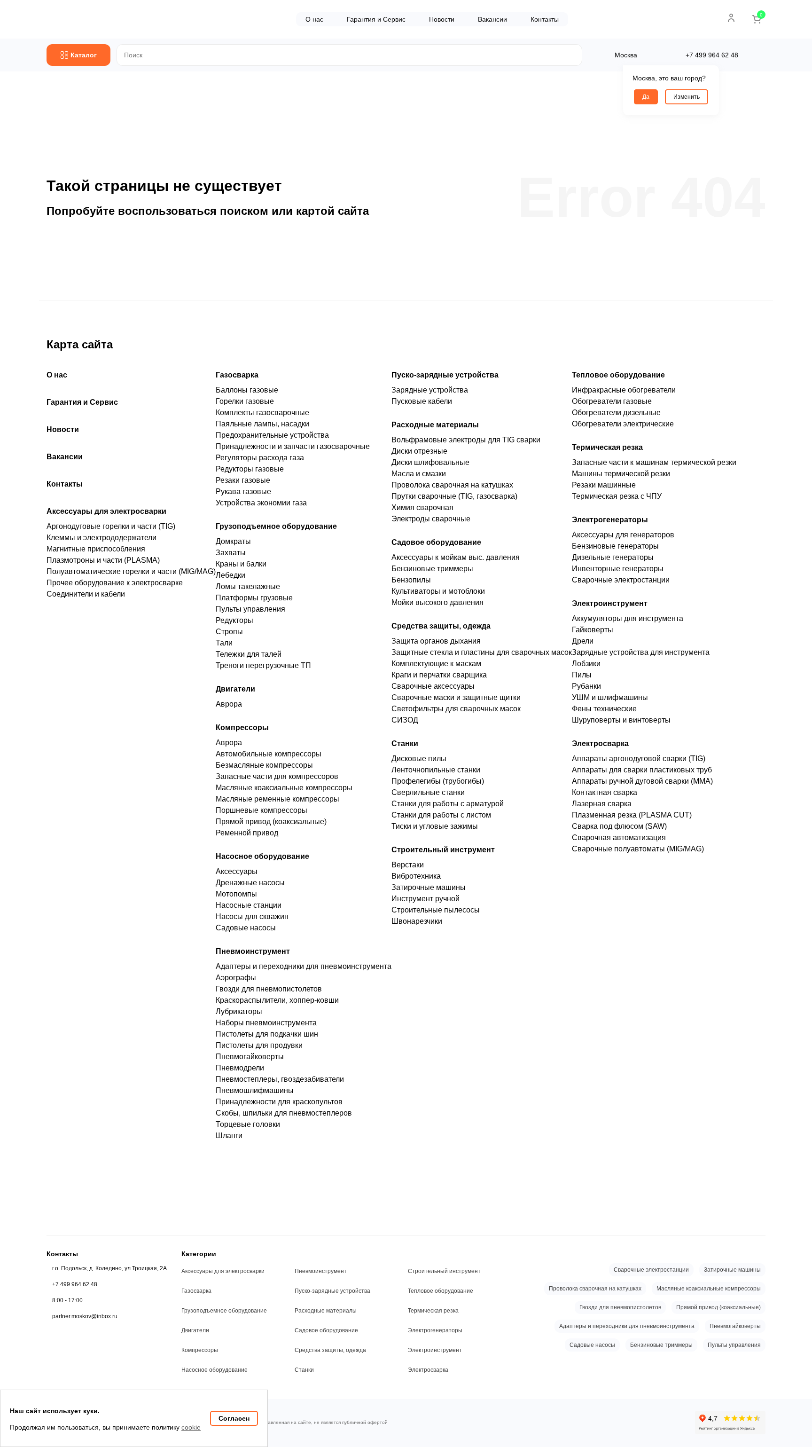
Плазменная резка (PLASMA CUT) (632, 815)
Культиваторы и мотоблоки (438, 591)
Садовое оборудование (436, 542)
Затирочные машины (428, 887)
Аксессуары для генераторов (623, 535)
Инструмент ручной (425, 899)
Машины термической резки (621, 474)
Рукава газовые (243, 491)
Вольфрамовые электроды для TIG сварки (465, 440)
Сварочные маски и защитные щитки (456, 697)
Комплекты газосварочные (262, 413)
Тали (224, 643)
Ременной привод (247, 833)
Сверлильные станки (428, 792)
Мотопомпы (236, 894)
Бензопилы (411, 580)
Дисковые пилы (418, 759)
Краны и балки (241, 564)
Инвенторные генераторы (618, 569)
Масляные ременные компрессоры (277, 799)
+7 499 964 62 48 (74, 1284)
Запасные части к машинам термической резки (654, 462)
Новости (441, 19)
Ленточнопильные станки (435, 770)
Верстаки (407, 865)
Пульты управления (250, 609)
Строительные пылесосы (435, 910)
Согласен (234, 1418)
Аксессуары (237, 871)
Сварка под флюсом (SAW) (619, 826)
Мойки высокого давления (437, 602)
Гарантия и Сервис (376, 19)
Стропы (229, 632)
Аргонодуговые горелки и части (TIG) (111, 526)
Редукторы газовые (250, 469)
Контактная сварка (604, 792)
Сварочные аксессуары (433, 686)
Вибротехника (416, 876)
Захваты (231, 553)
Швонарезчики (416, 921)
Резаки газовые (243, 480)
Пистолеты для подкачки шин (267, 1034)
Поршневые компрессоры (261, 810)
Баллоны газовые (247, 390)
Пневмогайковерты (250, 1057)
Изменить (686, 97)
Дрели (582, 641)
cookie (191, 1427)
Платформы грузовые (254, 598)
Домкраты (233, 541)
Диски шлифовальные (430, 462)
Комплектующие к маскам (436, 664)
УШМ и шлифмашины (610, 697)
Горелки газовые (245, 401)
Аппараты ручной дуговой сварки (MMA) (642, 781)
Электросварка (600, 743)
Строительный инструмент (443, 850)
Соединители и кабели (86, 594)
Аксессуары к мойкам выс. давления (455, 557)
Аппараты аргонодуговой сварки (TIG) (638, 759)
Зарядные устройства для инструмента (641, 652)
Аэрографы (236, 978)
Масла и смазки (418, 474)
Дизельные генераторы (613, 557)
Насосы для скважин (252, 916)
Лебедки (230, 575)
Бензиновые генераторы (615, 546)
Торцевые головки (248, 1124)
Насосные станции (248, 905)
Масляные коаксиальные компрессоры (284, 788)
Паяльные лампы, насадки (262, 424)
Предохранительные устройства (272, 435)
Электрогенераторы (610, 520)
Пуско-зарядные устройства (445, 375)
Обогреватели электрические (623, 424)
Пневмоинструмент (253, 951)
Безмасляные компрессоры (264, 765)
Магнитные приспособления (96, 549)
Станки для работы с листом (441, 815)
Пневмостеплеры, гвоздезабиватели (280, 1079)
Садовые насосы (246, 928)
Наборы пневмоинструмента (266, 1023)
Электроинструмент (610, 603)
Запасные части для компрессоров (277, 776)
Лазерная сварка (602, 804)
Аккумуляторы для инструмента (627, 618)
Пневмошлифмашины (255, 1090)
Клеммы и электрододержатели (101, 538)
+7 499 (712, 55)
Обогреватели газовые (612, 401)
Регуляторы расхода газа (260, 458)
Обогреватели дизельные (616, 413)
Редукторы (234, 620)
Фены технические (604, 709)
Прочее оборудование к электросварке (115, 583)
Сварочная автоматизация (619, 837)
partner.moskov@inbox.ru (84, 1316)
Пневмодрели (240, 1068)
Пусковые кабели (421, 401)
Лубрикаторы (239, 1011)
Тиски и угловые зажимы (434, 826)
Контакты (545, 19)
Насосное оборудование (262, 856)
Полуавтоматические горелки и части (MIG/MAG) (131, 571)
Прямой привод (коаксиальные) (271, 822)
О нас (314, 19)
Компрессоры (242, 727)
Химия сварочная (422, 507)
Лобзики (586, 664)
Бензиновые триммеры (432, 569)
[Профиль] (731, 18)
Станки (404, 743)
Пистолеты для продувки (259, 1045)
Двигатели (235, 689)
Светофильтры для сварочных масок (456, 709)
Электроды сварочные (430, 519)
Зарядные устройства (429, 390)
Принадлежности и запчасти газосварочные (293, 446)
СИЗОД (404, 720)
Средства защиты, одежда (441, 626)
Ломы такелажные (248, 586)
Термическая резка (607, 447)
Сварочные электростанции (621, 580)
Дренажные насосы (250, 883)
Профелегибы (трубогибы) (437, 781)
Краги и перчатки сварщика (439, 675)
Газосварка (237, 375)
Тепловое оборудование (618, 375)
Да (645, 97)
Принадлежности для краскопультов (279, 1102)
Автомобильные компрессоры (268, 754)
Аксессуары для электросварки (106, 511)
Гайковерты (592, 630)
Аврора (229, 704)
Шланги (229, 1136)
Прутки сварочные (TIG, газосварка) (454, 496)
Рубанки (586, 686)
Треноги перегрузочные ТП (263, 665)
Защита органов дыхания (436, 641)
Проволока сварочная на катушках (452, 485)
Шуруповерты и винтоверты (621, 720)
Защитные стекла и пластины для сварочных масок (481, 652)
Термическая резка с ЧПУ (617, 496)
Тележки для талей (248, 654)
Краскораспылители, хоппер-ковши (277, 1000)
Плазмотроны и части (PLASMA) (103, 560)
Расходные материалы (435, 425)
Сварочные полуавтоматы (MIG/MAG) (638, 849)
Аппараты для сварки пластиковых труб (642, 770)
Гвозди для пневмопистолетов (269, 989)
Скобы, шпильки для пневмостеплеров (284, 1113)
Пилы (582, 675)
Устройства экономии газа (261, 503)
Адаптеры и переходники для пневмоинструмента (303, 966)
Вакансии (492, 19)
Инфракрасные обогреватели (624, 390)
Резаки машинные (604, 485)
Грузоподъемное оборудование (276, 526)
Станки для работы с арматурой (447, 804)
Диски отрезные (419, 451)
